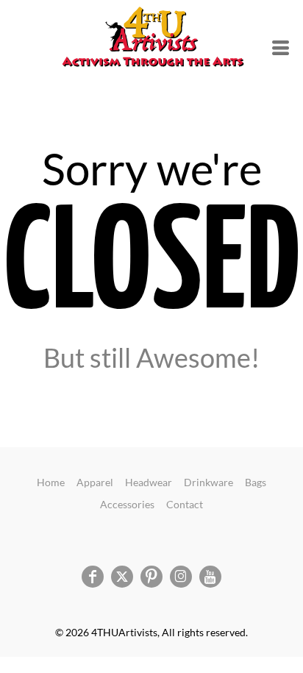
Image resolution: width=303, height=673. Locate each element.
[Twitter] (122, 577)
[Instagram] (181, 577)
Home (51, 482)
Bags (255, 482)
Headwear (148, 482)
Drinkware (208, 482)
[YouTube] (210, 577)
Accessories (127, 504)
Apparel (94, 482)
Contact (184, 504)
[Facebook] (93, 577)
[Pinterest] (151, 577)
